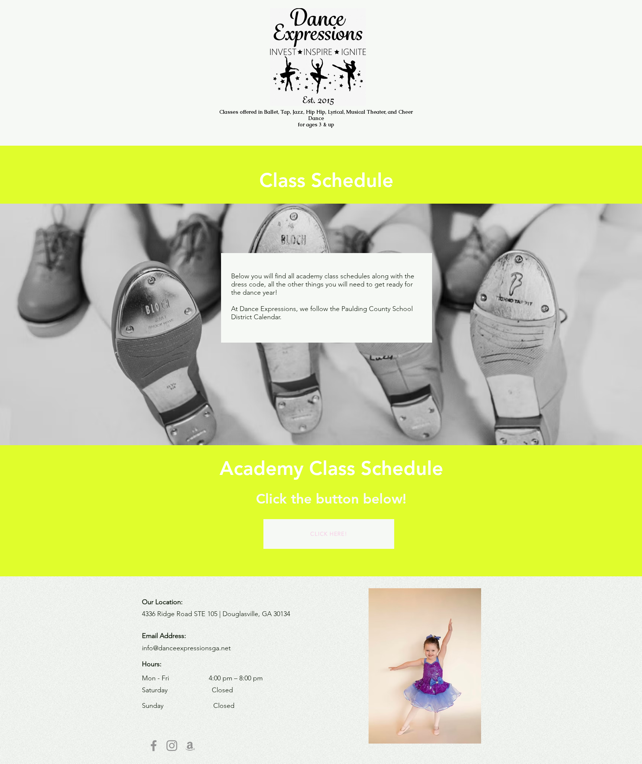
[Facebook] (153, 745)
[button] (448, 666)
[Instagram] (172, 745)
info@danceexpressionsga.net (186, 648)
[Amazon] (190, 745)
